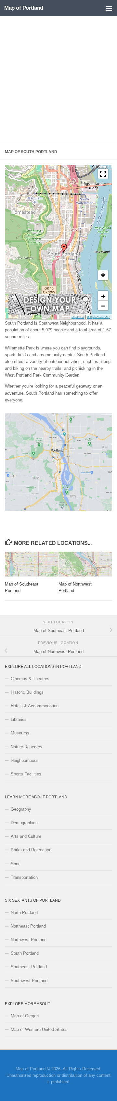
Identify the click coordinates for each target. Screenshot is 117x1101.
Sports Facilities (26, 774)
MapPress (78, 317)
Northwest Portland (28, 939)
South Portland (25, 953)
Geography (21, 809)
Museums (20, 733)
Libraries (19, 719)
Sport (16, 863)
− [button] (103, 305)
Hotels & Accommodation (34, 705)
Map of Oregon (25, 1015)
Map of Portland (23, 8)
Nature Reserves (26, 746)
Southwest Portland (29, 980)
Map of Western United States (39, 1029)
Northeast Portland (28, 926)
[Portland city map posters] (50, 313)
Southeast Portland (29, 966)
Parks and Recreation (31, 849)
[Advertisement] (58, 80)
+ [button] (103, 296)
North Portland (24, 912)
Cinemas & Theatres (30, 678)
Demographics (24, 822)
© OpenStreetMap (98, 317)
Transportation (24, 877)
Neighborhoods (25, 760)
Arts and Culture (26, 836)
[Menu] (109, 8)
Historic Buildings (27, 692)
